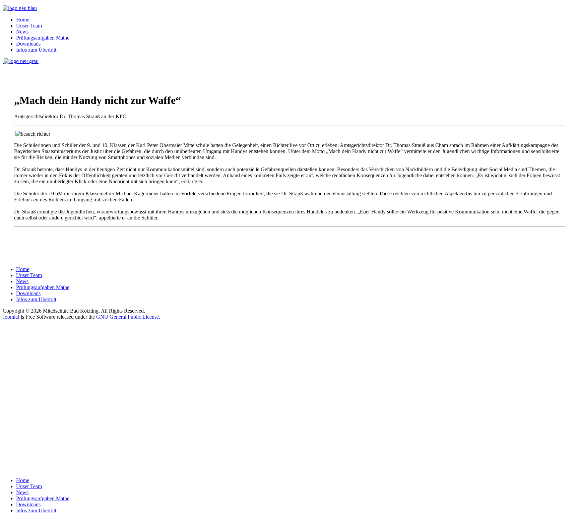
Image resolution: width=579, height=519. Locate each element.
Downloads (28, 44)
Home (22, 19)
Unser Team (29, 25)
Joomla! (11, 317)
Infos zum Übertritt (36, 50)
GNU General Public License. (128, 317)
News (22, 32)
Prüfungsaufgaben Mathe (42, 38)
